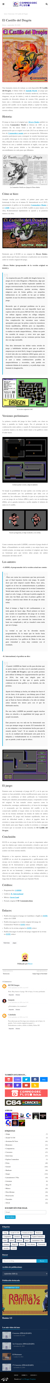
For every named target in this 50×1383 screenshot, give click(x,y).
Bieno (4, 25)
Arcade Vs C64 (27, 1138)
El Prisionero (17, 1354)
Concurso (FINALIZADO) (22, 1333)
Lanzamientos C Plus (27, 1177)
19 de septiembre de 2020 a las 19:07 (18, 987)
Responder (11, 994)
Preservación (27, 1196)
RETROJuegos (13, 985)
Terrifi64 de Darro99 (35, 1115)
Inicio (5, 14)
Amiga (27, 1134)
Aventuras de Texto (27, 1141)
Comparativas (27, 1148)
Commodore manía (15, 133)
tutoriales (27, 1199)
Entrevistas (11, 14)
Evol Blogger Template (28, 1379)
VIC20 (27, 1203)
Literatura (27, 1181)
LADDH (18, 890)
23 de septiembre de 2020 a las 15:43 (18, 1002)
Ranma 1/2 (7, 1317)
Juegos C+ (33, 1375)
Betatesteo (27, 1145)
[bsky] (44, 1079)
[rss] (35, 1085)
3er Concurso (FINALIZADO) (23, 1344)
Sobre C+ (25, 1375)
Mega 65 (27, 1185)
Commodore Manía (38, 205)
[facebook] (35, 1079)
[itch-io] (9, 1079)
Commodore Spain (8, 1121)
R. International (17, 894)
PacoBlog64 (15, 1114)
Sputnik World (20, 1121)
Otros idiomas (27, 1192)
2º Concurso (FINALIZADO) (23, 1365)
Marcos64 (21, 1113)
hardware (27, 1170)
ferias (27, 1163)
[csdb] (17, 1079)
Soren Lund (14, 897)
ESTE (45, 916)
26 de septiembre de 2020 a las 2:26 (18, 1017)
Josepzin (11, 1000)
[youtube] (26, 1085)
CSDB (7, 208)
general (27, 1167)
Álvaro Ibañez (33, 122)
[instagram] (9, 1085)
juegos (14, 943)
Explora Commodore (28, 1115)
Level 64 (42, 1113)
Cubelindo (12, 1015)
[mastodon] (17, 1085)
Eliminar (18, 994)
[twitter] (26, 1079)
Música (27, 1188)
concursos (27, 1152)
